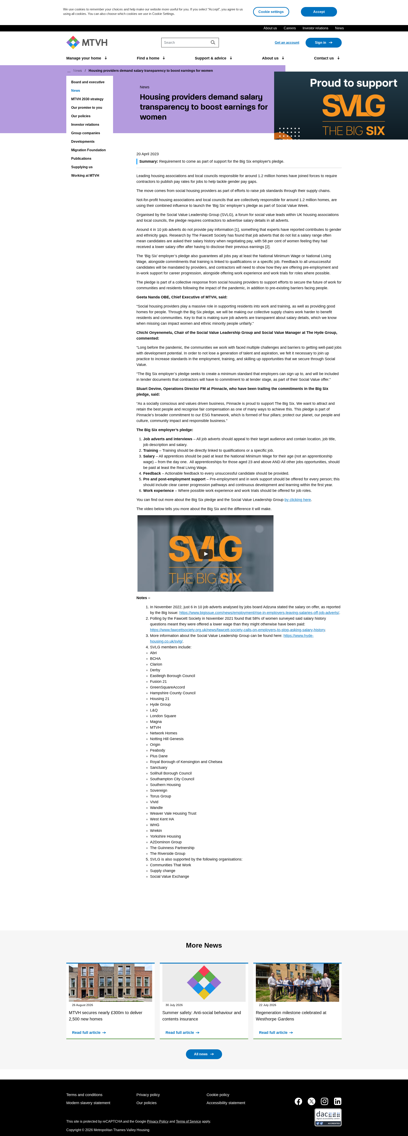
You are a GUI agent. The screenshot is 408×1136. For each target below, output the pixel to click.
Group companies (85, 133)
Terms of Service (188, 1121)
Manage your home (84, 58)
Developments (83, 141)
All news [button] (201, 1054)
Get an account (287, 42)
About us (270, 28)
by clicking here (298, 500)
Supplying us (82, 167)
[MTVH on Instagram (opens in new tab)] (322, 1103)
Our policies (81, 116)
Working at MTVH (85, 175)
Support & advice (211, 58)
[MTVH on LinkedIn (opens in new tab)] (335, 1103)
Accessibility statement (226, 1103)
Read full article (86, 1032)
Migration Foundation (88, 150)
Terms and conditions (84, 1095)
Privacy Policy (158, 1121)
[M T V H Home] (88, 42)
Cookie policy (218, 1095)
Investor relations (315, 28)
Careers (290, 28)
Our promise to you (86, 107)
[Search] (213, 42)
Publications (81, 158)
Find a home (148, 58)
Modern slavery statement (88, 1103)
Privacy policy (148, 1095)
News (339, 28)
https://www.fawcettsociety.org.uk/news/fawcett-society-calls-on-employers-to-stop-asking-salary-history (237, 630)
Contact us (324, 58)
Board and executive (88, 82)
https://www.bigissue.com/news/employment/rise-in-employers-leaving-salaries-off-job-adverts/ (259, 613)
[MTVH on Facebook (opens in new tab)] (296, 1103)
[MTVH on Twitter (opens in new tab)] (309, 1103)
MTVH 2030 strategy (87, 99)
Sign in (320, 42)
